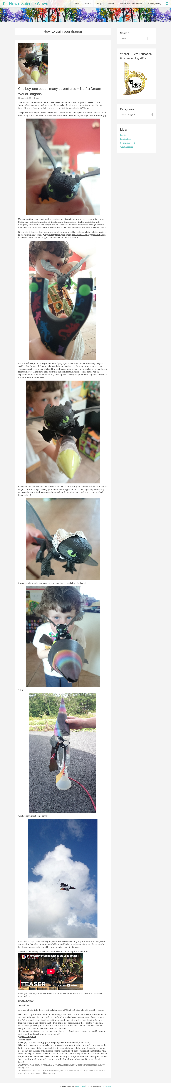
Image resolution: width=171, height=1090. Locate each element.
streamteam (35, 1073)
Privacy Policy (154, 3)
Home (76, 3)
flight (66, 1070)
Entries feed (125, 139)
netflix (93, 1070)
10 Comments (50, 1073)
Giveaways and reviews (30, 1070)
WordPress (80, 1086)
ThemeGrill (106, 1086)
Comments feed (127, 143)
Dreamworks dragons (54, 1070)
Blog (99, 3)
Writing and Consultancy (131, 3)
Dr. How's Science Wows (25, 3)
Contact (110, 3)
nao (37, 98)
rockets (26, 1073)
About (88, 3)
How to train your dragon (79, 1070)
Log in (123, 135)
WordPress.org (126, 147)
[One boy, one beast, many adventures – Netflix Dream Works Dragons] (33, 83)
